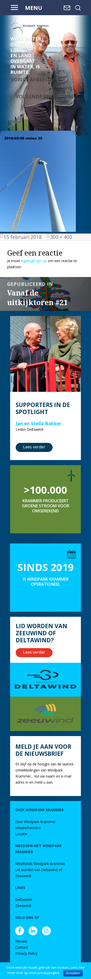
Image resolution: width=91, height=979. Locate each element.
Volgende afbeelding (45, 96)
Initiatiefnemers (28, 827)
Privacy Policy (26, 953)
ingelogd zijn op (34, 260)
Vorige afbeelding (36, 79)
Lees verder (34, 447)
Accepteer (73, 973)
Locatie (21, 833)
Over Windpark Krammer (35, 821)
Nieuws (21, 941)
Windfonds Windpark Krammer (40, 863)
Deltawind (23, 899)
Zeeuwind (23, 905)
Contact (21, 947)
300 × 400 (61, 237)
